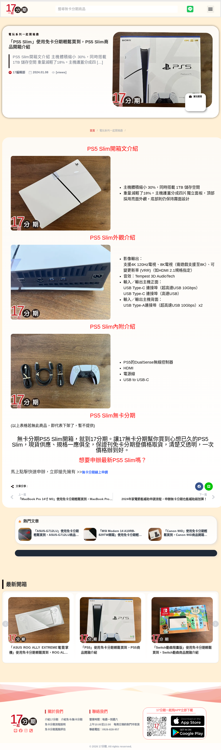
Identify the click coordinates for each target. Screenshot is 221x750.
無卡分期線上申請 (95, 472)
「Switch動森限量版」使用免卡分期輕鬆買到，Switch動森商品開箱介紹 (182, 650)
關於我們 (55, 711)
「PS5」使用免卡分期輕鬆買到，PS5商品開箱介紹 (110, 650)
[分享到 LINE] (209, 486)
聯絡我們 (100, 711)
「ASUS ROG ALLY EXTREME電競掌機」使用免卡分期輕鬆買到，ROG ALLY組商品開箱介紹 (38, 650)
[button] (210, 9)
